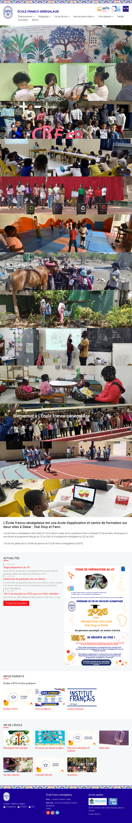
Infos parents (104, 16)
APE (33, 807)
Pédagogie (43, 16)
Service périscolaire (83, 16)
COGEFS (23, 807)
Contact (6, 804)
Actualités (23, 20)
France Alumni (94, 814)
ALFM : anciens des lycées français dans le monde (106, 809)
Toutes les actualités (16, 603)
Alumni (35, 20)
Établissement (25, 16)
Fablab (120, 16)
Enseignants (11, 807)
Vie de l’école (60, 16)
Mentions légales (18, 804)
